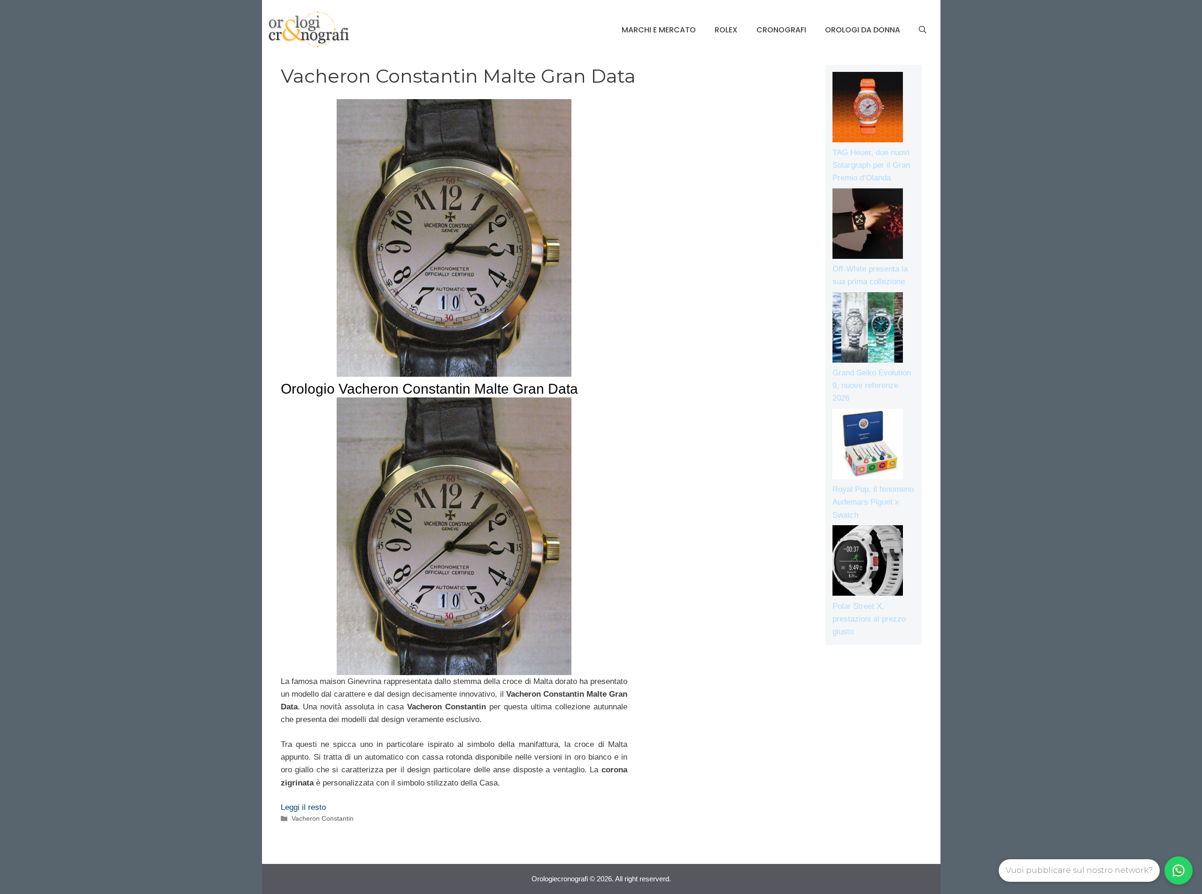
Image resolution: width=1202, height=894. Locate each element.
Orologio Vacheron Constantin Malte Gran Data (429, 388)
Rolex (726, 29)
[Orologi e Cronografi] (309, 29)
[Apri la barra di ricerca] (922, 30)
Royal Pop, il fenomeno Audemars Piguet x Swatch (873, 502)
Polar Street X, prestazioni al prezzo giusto (869, 619)
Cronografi (781, 29)
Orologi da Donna (862, 29)
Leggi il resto (303, 807)
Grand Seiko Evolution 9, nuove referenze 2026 (871, 385)
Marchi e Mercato (659, 29)
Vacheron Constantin (323, 818)
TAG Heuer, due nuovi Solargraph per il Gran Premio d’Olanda (871, 165)
